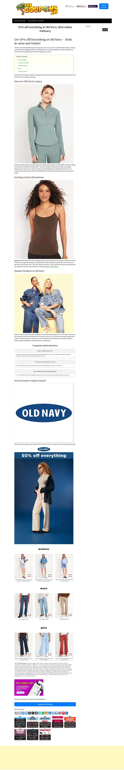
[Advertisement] (50, 757)
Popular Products (23, 65)
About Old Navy (22, 60)
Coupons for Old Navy (45, 704)
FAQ (19, 68)
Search (88, 26)
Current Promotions (23, 62)
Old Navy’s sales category (50, 266)
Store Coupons (19, 21)
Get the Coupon (22, 71)
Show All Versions (104, 6)
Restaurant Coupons (35, 21)
